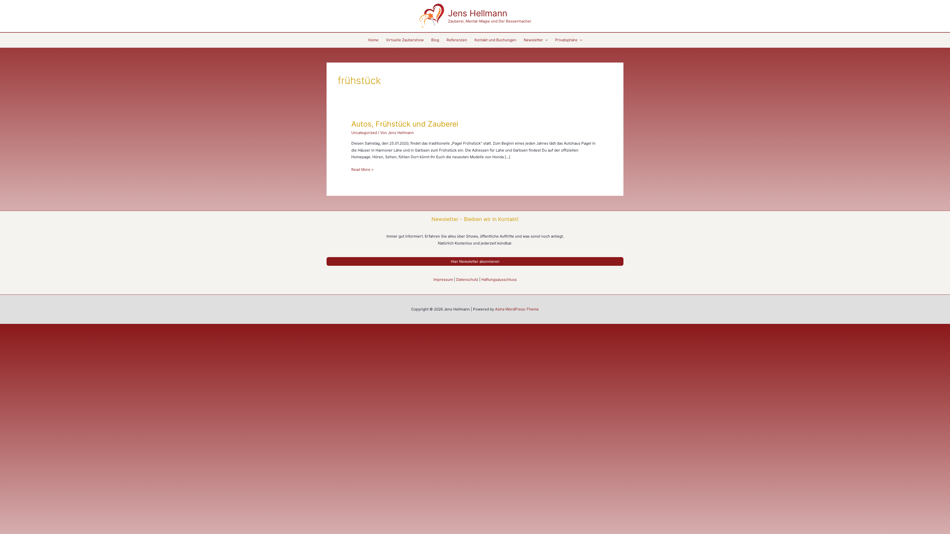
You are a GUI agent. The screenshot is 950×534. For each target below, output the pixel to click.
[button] (568, 40)
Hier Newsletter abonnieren (475, 261)
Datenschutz (467, 279)
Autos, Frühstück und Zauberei (404, 123)
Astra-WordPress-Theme (517, 309)
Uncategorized (364, 132)
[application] (545, 40)
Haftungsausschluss (499, 279)
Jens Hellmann (477, 13)
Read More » (362, 170)
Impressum (443, 279)
